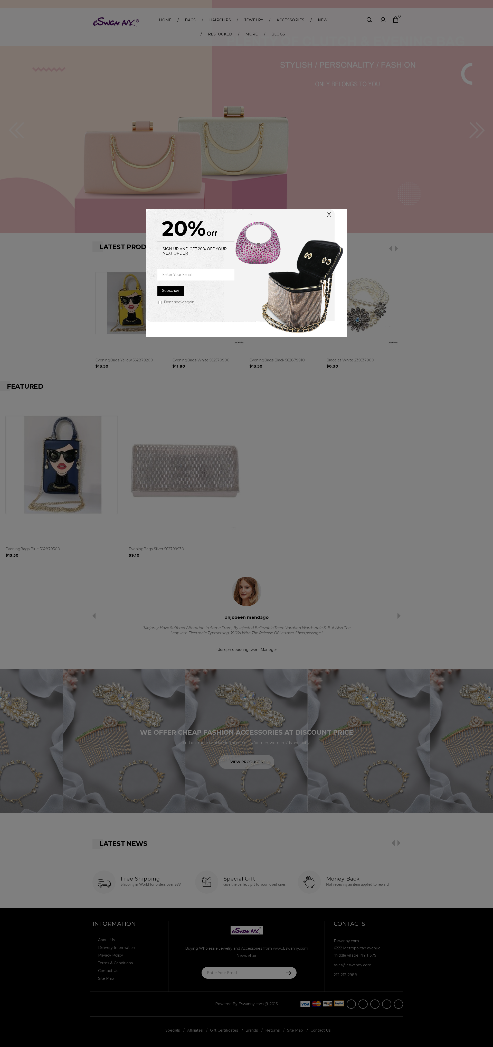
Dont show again (179, 302)
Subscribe (170, 290)
